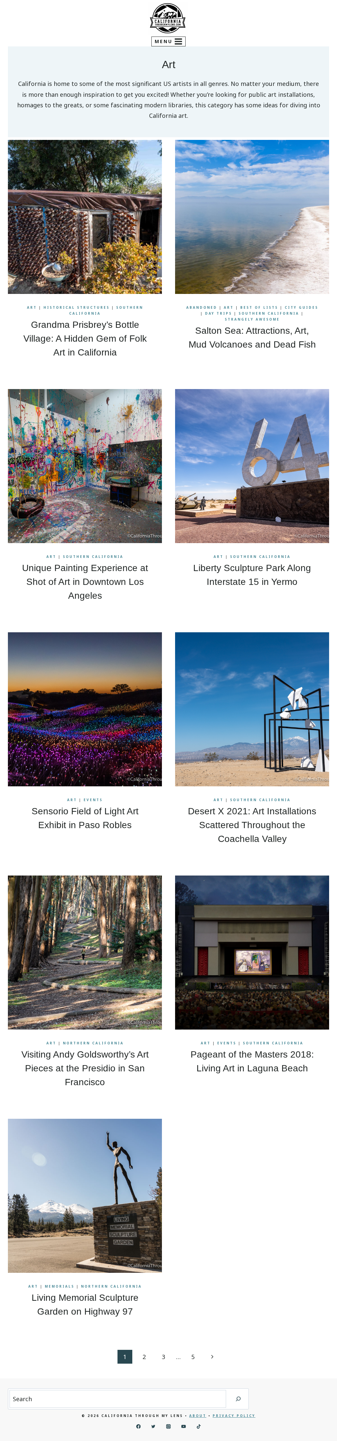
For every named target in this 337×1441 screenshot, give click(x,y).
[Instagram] (168, 1426)
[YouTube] (183, 1426)
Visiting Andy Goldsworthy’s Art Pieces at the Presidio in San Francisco (85, 1068)
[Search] (238, 1399)
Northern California (93, 1043)
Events (93, 800)
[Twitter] (153, 1426)
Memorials (59, 1286)
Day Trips (218, 313)
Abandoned (201, 307)
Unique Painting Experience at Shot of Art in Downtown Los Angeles (85, 582)
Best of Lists (259, 307)
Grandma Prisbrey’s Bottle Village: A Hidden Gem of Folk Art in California (85, 338)
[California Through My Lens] (168, 18)
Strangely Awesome (252, 319)
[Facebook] (138, 1426)
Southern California (269, 313)
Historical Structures (76, 307)
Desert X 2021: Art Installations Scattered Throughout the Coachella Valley (252, 825)
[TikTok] (198, 1426)
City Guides (301, 307)
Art (32, 307)
